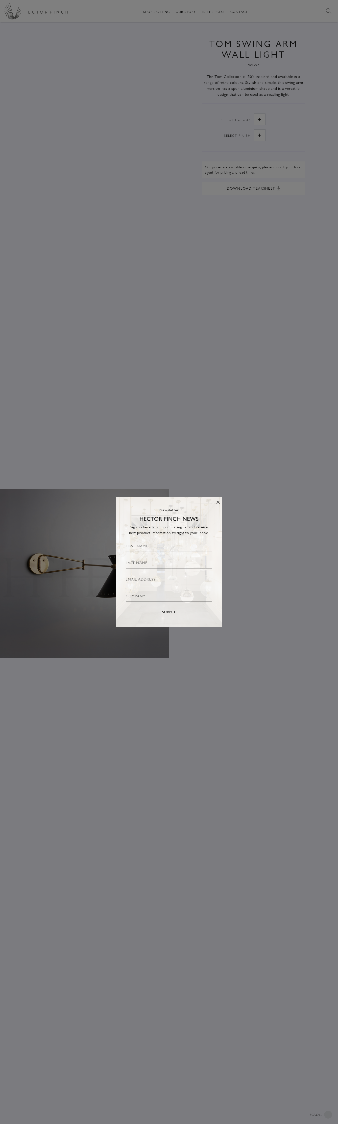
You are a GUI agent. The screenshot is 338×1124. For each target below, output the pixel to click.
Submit (169, 611)
